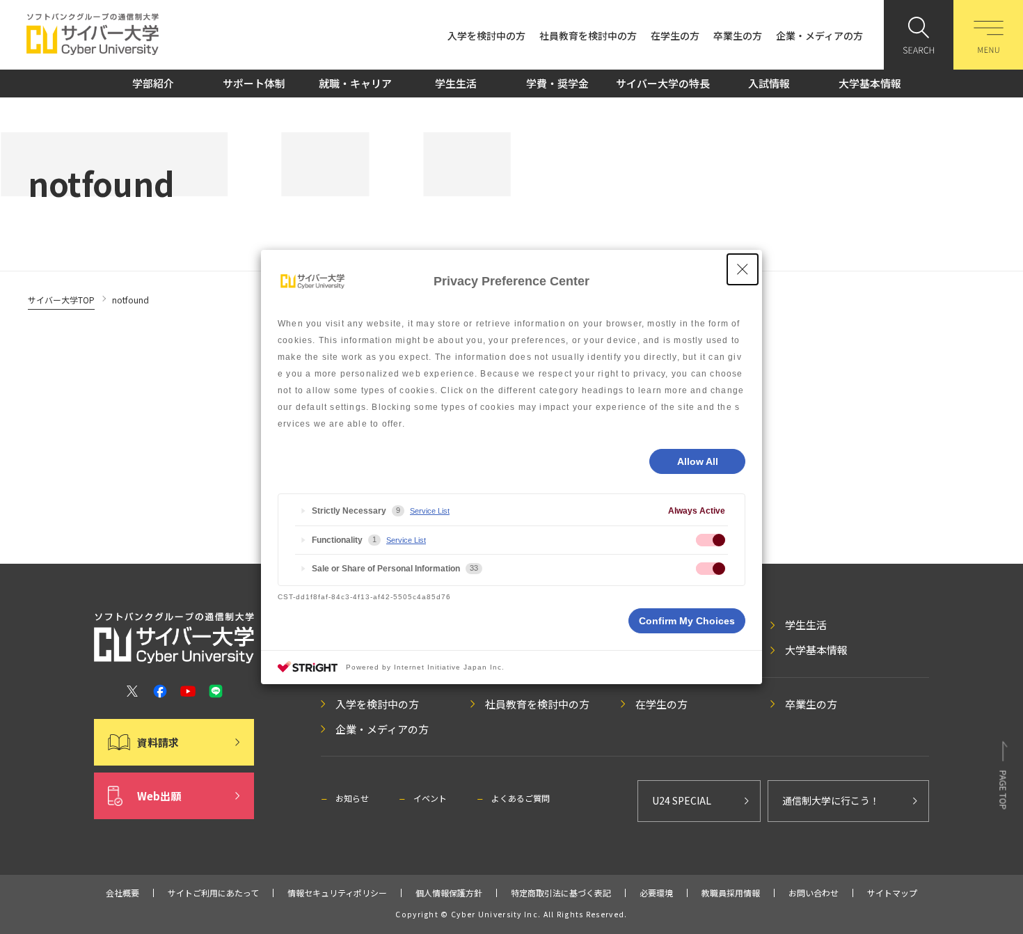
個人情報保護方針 (448, 893)
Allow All (697, 461)
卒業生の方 (737, 35)
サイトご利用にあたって (213, 893)
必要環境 (656, 893)
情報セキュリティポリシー (337, 893)
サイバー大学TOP (61, 300)
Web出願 (159, 796)
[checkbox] (710, 540)
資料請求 (158, 742)
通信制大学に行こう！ (831, 800)
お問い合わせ (813, 893)
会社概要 (122, 893)
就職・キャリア (355, 83)
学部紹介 (153, 83)
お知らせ (352, 798)
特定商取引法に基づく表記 (561, 893)
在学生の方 (675, 35)
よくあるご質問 (520, 798)
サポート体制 (254, 83)
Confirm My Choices (687, 620)
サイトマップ (892, 893)
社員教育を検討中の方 (588, 35)
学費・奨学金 (557, 83)
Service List (430, 511)
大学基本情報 (870, 83)
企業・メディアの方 (819, 35)
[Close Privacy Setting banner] (742, 269)
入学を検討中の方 (486, 35)
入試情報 (769, 83)
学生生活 (456, 83)
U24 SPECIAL (681, 800)
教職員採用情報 (730, 893)
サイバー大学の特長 (663, 83)
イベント (430, 798)
